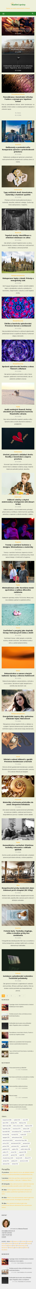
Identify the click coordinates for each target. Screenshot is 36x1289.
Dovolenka (4, 1249)
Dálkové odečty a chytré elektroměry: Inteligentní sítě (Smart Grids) (18, 502)
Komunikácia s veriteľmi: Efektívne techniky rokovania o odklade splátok (18, 847)
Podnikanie (23, 1243)
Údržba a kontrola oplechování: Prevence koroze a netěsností (18, 325)
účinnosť (6, 1164)
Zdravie (10, 1245)
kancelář (6, 1131)
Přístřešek (18, 799)
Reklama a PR (16, 1241)
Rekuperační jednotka (18, 275)
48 (19, 996)
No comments (28, 1263)
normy (6, 1143)
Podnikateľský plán (22, 1245)
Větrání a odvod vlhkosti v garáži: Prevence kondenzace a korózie (18, 760)
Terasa (18, 628)
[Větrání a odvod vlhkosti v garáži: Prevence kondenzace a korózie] (18, 743)
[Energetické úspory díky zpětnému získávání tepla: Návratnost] (18, 700)
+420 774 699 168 (7, 1235)
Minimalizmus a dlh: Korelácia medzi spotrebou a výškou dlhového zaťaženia (18, 590)
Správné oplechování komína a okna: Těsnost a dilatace (18, 367)
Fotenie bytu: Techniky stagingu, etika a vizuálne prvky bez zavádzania (18, 933)
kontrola (27, 1131)
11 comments (24, 1069)
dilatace (22, 1123)
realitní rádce (25, 1149)
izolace (26, 1128)
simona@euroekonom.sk (8, 1231)
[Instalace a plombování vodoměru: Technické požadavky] (18, 960)
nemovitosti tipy (21, 1140)
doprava (28, 1126)
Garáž (18, 756)
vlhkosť (28, 1158)
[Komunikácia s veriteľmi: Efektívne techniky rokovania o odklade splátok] (18, 829)
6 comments (25, 1088)
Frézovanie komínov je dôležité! (17, 1067)
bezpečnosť (7, 1120)
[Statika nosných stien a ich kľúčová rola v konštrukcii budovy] (18, 45)
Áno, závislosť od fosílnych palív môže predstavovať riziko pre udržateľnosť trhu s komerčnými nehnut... (17, 1205)
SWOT (14, 1245)
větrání (6, 1161)
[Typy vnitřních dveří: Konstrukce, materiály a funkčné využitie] (18, 176)
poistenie (15, 1146)
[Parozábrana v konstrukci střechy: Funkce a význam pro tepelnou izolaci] (18, 83)
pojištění (24, 1146)
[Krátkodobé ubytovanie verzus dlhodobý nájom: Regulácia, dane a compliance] (18, 63)
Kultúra (17, 1247)
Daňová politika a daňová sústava (18, 1086)
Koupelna (18, 542)
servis (5, 1155)
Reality (4, 1243)
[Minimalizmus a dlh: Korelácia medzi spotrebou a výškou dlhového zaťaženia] (18, 572)
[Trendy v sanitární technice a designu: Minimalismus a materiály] (18, 529)
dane (5, 1123)
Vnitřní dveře (18, 189)
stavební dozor (8, 1158)
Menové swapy (13, 1095)
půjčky (15, 1149)
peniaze (26, 1143)
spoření (14, 1155)
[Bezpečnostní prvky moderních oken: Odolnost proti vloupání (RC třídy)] (18, 872)
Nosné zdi (18, 232)
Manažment (9, 1243)
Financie (28, 1243)
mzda (23, 1134)
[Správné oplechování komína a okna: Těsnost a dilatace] (18, 350)
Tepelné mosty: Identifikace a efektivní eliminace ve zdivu (18, 236)
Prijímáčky (16, 1243)
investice (17, 1128)
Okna (18, 885)
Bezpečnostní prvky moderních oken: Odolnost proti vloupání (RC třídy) (18, 889)
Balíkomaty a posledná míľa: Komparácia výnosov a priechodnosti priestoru (18, 149)
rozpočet (22, 1152)
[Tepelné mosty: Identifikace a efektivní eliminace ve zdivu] (18, 219)
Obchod (26, 1247)
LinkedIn (4, 1237)
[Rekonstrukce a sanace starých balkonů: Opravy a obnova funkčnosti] (18, 657)
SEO (11, 1241)
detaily (14, 1123)
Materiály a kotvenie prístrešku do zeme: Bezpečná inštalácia (18, 803)
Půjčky (18, 406)
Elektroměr (18, 497)
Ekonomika (5, 1245)
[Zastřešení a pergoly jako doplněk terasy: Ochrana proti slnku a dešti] (18, 614)
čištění (15, 1164)
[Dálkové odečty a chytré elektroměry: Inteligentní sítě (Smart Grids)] (18, 484)
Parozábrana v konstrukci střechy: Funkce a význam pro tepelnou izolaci (18, 99)
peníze (6, 1146)
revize (13, 1152)
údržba (14, 1161)
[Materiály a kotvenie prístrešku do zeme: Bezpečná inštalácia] (18, 786)
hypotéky (6, 1128)
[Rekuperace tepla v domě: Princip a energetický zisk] (18, 262)
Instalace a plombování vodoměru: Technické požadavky (18, 977)
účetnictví (24, 1161)
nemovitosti (8, 1140)
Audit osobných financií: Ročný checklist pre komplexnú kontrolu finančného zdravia (18, 411)
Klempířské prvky (18, 321)
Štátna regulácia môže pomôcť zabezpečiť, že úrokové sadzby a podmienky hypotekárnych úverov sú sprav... (17, 1192)
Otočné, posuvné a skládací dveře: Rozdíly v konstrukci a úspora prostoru (18, 457)
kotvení (6, 1134)
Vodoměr (18, 973)
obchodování (16, 1143)
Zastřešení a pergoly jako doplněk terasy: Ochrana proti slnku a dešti (18, 631)
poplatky (6, 1149)
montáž (14, 1134)
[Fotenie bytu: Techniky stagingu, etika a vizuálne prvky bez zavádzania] (18, 915)
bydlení (17, 1120)
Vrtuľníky (23, 1241)
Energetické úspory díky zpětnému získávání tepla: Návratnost (18, 717)
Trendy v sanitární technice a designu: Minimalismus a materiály (18, 546)
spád (21, 1155)
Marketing (11, 1247)
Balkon (18, 670)
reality (5, 1152)
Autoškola (29, 1241)
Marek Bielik (21, 1281)
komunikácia (16, 1131)
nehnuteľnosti (17, 1137)
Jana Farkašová (21, 1263)
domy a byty (18, 1126)
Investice (18, 144)
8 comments (24, 1079)
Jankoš (19, 113)
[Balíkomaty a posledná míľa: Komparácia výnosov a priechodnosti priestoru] (18, 131)
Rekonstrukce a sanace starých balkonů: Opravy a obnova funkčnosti (18, 674)
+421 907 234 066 (7, 1233)
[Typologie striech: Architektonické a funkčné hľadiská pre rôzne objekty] (18, 26)
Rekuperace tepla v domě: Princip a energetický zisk (18, 279)
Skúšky (22, 1247)
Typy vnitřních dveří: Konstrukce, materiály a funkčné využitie (18, 193)
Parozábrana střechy (18, 94)
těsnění (19, 1158)
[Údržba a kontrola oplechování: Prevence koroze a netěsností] (18, 308)
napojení (6, 1137)
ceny (25, 1120)
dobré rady (7, 1126)
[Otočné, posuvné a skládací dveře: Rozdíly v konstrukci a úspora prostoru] (18, 439)
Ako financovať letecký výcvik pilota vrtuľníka (21, 1077)
